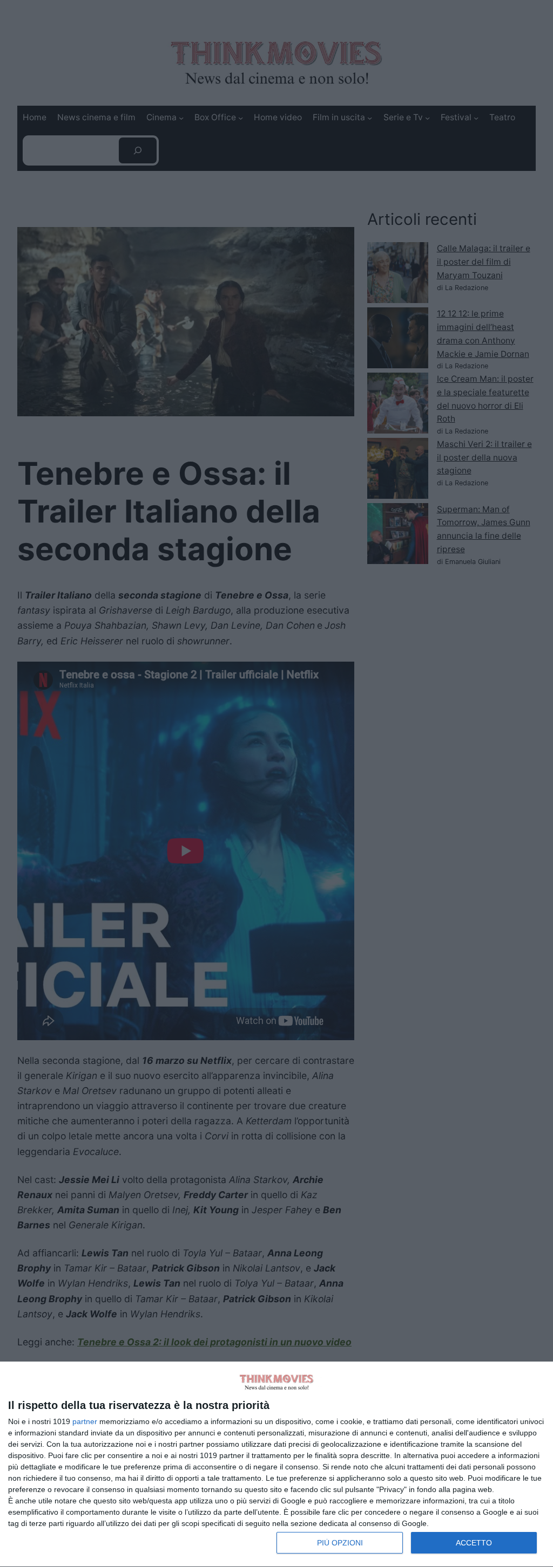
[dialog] (276, 1464)
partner (84, 1421)
